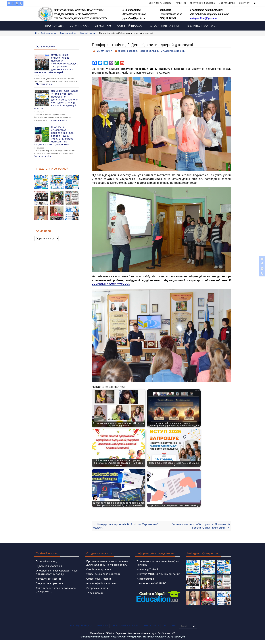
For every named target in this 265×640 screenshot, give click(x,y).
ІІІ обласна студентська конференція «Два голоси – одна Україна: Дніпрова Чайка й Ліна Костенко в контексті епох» (53, 136)
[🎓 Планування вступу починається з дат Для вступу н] (72, 213)
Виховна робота (68, 33)
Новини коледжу (148, 50)
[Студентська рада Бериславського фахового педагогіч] (41, 213)
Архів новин (95, 593)
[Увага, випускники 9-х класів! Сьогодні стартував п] (72, 182)
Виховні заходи (87, 33)
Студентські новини (173, 50)
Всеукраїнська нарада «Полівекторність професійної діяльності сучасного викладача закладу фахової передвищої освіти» (56, 99)
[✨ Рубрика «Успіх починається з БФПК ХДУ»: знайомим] (56, 213)
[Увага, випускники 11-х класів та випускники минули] (56, 182)
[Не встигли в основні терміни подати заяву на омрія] (41, 182)
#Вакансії (180, 3)
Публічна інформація (49, 566)
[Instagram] (17, 3)
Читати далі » (44, 84)
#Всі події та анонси (160, 3)
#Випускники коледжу (202, 3)
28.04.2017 (104, 50)
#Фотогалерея (227, 3)
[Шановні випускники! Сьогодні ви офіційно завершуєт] (41, 198)
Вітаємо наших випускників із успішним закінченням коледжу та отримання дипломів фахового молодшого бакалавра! (56, 63)
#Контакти (244, 3)
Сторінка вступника (98, 569)
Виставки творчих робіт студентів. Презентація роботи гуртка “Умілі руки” (201, 526)
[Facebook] (13, 3)
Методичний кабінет (48, 578)
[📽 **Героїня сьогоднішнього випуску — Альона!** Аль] (56, 198)
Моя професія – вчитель (101, 583)
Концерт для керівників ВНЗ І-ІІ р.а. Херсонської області (125, 526)
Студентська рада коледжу (103, 574)
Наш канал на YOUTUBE (151, 583)
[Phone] (21, 3)
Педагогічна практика (49, 583)
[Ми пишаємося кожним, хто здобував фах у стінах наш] (72, 198)
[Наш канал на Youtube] (9, 3)
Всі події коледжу (46, 561)
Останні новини (45, 46)
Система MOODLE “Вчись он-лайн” (158, 574)
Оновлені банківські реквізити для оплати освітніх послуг (57, 572)
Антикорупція (145, 578)
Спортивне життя (97, 588)
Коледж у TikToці (147, 569)
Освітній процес (48, 33)
